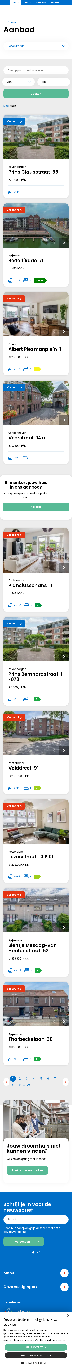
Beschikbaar (16, 46)
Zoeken (36, 94)
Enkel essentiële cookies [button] (36, 1355)
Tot (44, 82)
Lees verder (59, 1340)
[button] (36, 1363)
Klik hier (36, 507)
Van (9, 82)
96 (28, 1085)
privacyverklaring (14, 1232)
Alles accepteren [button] (36, 1347)
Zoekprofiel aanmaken (27, 1170)
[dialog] (36, 1340)
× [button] (68, 1315)
